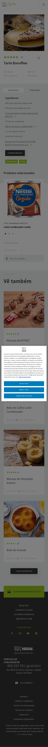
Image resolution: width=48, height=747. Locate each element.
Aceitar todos (24, 383)
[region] (24, 373)
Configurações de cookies (24, 396)
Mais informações (25, 377)
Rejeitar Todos (24, 389)
